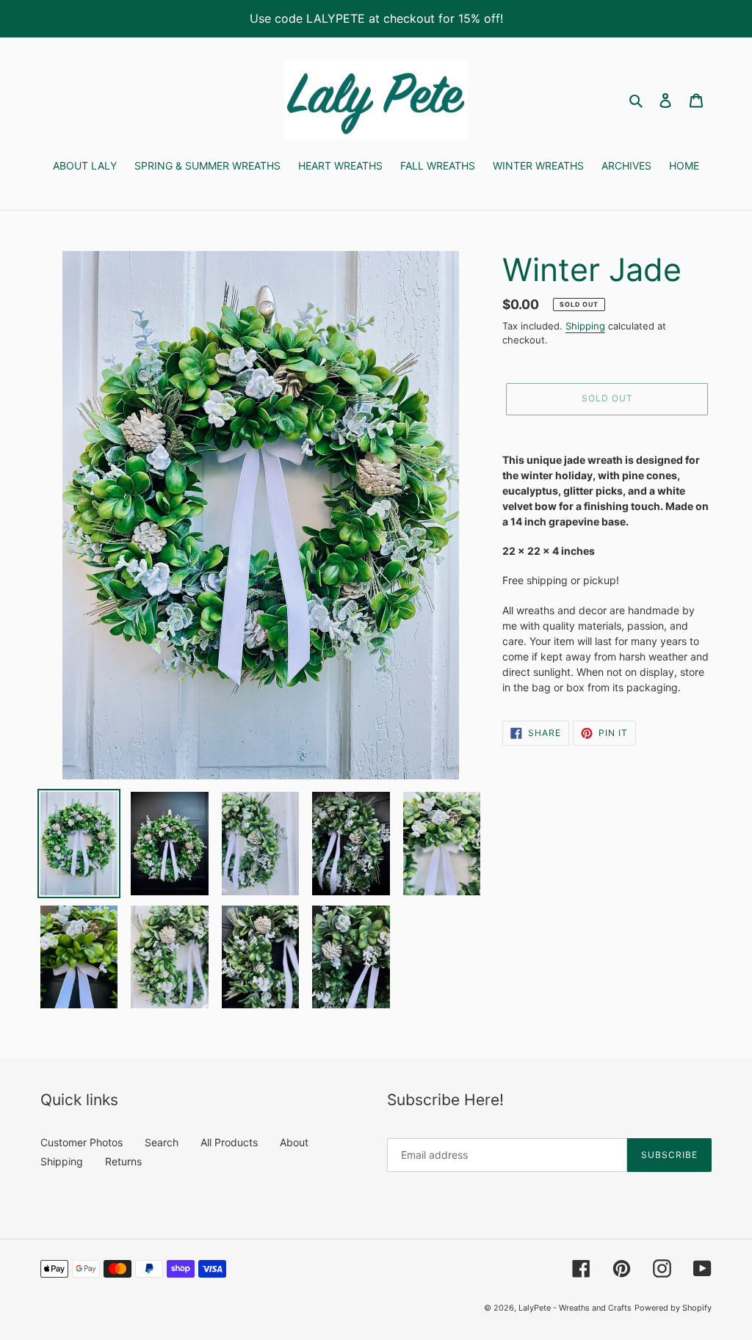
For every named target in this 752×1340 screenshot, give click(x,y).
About (294, 1142)
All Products (229, 1142)
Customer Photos (81, 1142)
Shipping (585, 326)
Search (161, 1142)
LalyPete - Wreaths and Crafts (575, 1308)
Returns (123, 1161)
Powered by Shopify (673, 1308)
